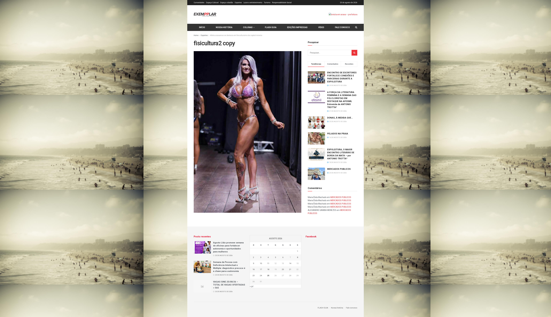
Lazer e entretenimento (253, 3)
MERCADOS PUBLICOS (339, 169)
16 (254, 269)
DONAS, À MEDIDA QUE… (340, 117)
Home (196, 35)
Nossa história (224, 27)
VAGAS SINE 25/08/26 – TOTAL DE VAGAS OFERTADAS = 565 (229, 284)
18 (268, 269)
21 (290, 269)
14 (290, 263)
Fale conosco (342, 27)
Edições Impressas (297, 27)
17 (261, 269)
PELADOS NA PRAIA (337, 133)
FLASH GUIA (270, 27)
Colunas (248, 27)
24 (261, 275)
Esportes (238, 3)
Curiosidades (199, 3)
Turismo (267, 3)
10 (261, 263)
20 (283, 269)
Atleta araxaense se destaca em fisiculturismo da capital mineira (236, 35)
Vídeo (321, 27)
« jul (251, 286)
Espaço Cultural (212, 3)
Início (202, 27)
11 (268, 263)
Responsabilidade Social (282, 3)
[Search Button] (354, 53)
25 (268, 275)
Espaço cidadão (226, 3)
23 (254, 275)
